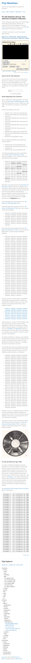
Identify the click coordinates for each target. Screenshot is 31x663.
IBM (9, 581)
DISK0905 (19, 310)
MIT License (19, 658)
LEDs (4, 595)
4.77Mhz (26, 69)
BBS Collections (10, 625)
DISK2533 (19, 315)
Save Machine (8, 71)
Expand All (4, 565)
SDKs (5, 615)
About (3, 11)
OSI (4, 596)
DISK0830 (7, 310)
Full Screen (25, 44)
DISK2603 (24, 317)
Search (23, 32)
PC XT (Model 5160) (10, 580)
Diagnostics (7, 610)
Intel (4, 593)
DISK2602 (19, 317)
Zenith (6, 588)
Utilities (6, 635)
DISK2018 (19, 313)
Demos (6, 606)
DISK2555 (7, 317)
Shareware (12, 623)
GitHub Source (26, 555)
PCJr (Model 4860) (9, 583)
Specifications (7, 654)
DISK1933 (13, 313)
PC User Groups (10, 627)
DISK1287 (7, 312)
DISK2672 (24, 318)
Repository (18, 11)
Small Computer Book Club (13, 628)
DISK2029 (24, 313)
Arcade (5, 590)
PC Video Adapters (10, 586)
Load (4, 62)
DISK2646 (13, 318)
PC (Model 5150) (9, 578)
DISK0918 (24, 310)
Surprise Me (19, 565)
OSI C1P (5, 637)
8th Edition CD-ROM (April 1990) (15, 155)
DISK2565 (13, 317)
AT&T (5, 571)
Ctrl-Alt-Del (12, 66)
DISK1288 (13, 312)
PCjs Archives (7, 652)
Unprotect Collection (11, 630)
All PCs (9, 579)
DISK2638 (7, 318)
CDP (5, 573)
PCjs (4, 638)
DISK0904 (13, 310)
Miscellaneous (12, 626)
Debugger (14, 71)
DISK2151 (7, 315)
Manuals (5, 647)
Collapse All (12, 565)
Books (6, 618)
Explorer (12, 11)
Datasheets (6, 643)
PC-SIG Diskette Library (12, 623)
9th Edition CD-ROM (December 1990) (18, 101)
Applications (7, 605)
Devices (6, 608)
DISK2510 (13, 315)
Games (6, 612)
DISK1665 (7, 313)
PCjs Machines (10, 3)
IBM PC (11, 618)
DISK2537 (24, 315)
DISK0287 (13, 308)
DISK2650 (19, 318)
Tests (5, 633)
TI (3, 598)
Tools (24, 11)
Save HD (5, 66)
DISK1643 (24, 312)
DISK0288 (19, 308)
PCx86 (15, 72)
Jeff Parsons (26, 72)
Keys (18, 66)
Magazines (7, 620)
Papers (5, 648)
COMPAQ (6, 575)
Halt (18, 69)
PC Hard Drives (9, 585)
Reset (21, 69)
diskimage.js (10, 477)
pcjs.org (4, 657)
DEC (4, 591)
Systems (6, 632)
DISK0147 (7, 308)
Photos (5, 650)
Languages (7, 613)
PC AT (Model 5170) (10, 581)
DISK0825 (24, 308)
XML (3, 71)
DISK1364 (19, 312)
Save (8, 62)
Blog (7, 11)
